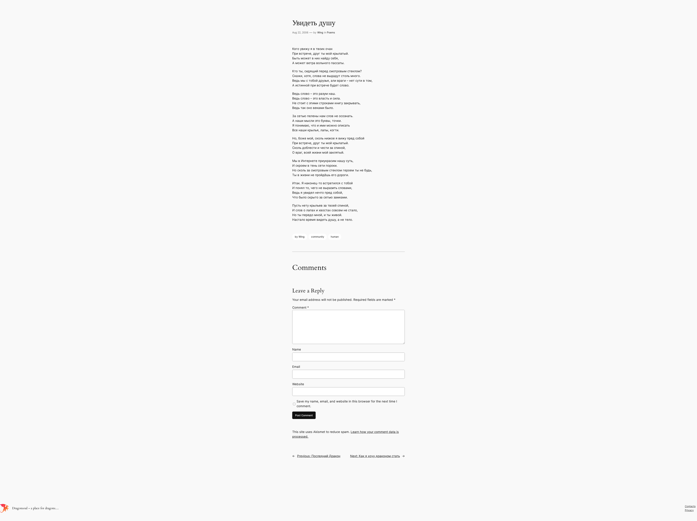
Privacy (689, 510)
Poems (331, 32)
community (317, 236)
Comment (300, 307)
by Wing (300, 236)
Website (298, 384)
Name (296, 349)
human (335, 236)
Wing (320, 32)
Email (296, 367)
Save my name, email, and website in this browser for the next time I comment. (347, 404)
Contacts (690, 506)
